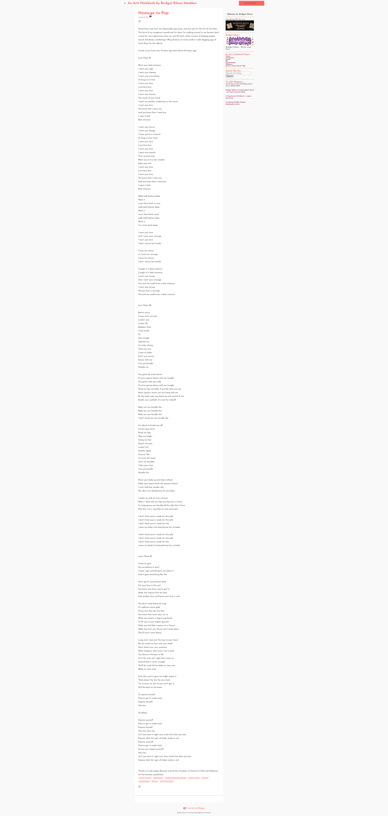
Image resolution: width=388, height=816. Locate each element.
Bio (227, 61)
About (228, 59)
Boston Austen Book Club (235, 66)
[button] (139, 21)
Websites (229, 64)
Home (228, 56)
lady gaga (194, 778)
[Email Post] (150, 17)
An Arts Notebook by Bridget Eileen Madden (162, 3)
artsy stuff (145, 778)
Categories (230, 58)
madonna (144, 782)
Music (155, 782)
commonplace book (175, 778)
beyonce (158, 778)
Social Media (231, 62)
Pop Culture (166, 782)
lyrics (205, 778)
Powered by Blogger (195, 808)
